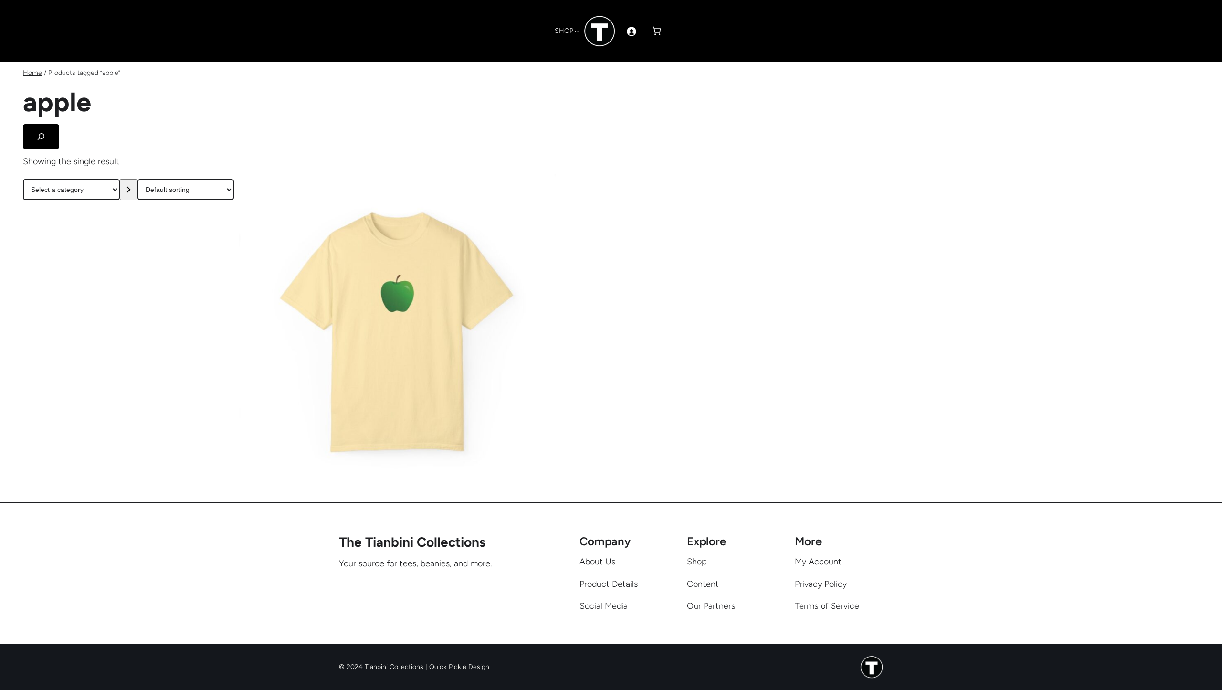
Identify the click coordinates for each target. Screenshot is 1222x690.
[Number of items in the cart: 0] (656, 31)
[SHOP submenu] (577, 31)
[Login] (631, 31)
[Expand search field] (41, 136)
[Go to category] (128, 189)
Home (32, 73)
